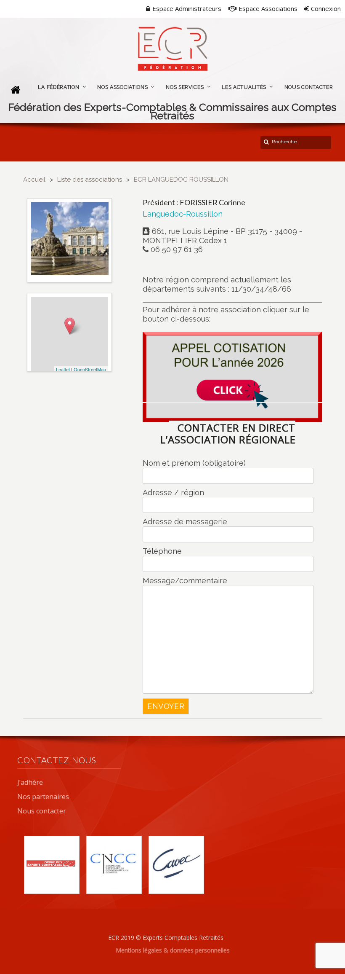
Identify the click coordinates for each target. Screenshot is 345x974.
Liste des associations (89, 179)
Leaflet (63, 369)
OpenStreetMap (90, 369)
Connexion (325, 8)
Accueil (34, 179)
